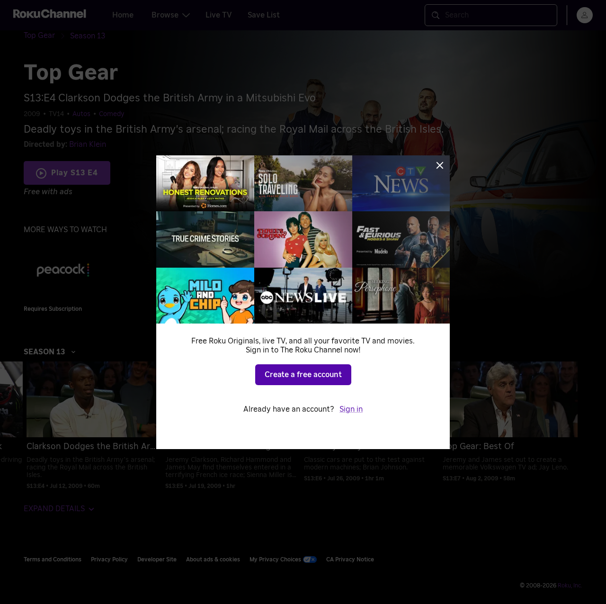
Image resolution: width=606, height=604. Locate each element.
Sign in (351, 409)
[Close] (439, 165)
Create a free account (303, 375)
